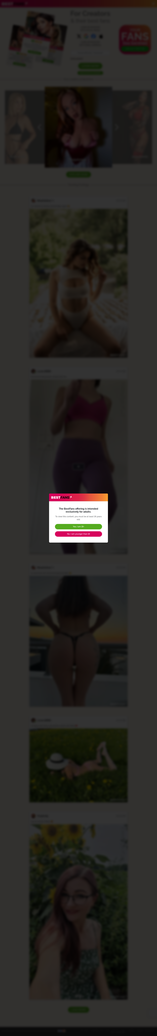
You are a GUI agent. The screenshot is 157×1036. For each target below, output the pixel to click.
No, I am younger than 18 (78, 534)
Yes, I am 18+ (78, 526)
